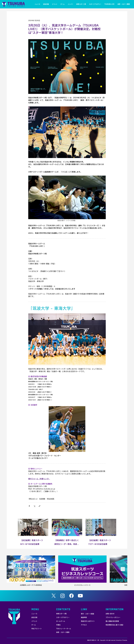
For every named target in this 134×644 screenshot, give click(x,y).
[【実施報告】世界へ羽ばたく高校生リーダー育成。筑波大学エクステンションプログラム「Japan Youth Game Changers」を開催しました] (67, 527)
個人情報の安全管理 (112, 621)
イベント (34, 621)
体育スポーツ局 (61, 613)
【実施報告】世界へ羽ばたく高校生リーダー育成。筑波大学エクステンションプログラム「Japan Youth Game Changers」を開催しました (66, 542)
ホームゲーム (60, 621)
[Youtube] (80, 596)
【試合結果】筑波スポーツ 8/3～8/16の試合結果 (31, 542)
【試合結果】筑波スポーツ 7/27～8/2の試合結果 (99, 542)
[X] (54, 596)
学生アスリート (36, 628)
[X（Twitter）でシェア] (34, 506)
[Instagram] (62, 596)
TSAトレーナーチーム (63, 628)
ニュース (34, 613)
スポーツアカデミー (62, 617)
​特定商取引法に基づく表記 (114, 625)
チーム (33, 625)
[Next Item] (123, 569)
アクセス (84, 625)
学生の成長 (50, 498)
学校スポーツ (33, 498)
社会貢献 (42, 498)
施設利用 (84, 617)
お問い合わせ (110, 613)
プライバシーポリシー (113, 617)
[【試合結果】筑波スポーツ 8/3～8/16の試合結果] (33, 527)
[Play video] (67, 197)
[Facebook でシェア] (29, 506)
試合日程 (34, 617)
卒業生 (58, 625)
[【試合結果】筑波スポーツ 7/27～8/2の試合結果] (101, 527)
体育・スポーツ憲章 (62, 632)
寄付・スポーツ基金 (87, 613)
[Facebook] (71, 596)
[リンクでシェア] (40, 506)
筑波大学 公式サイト (88, 621)
